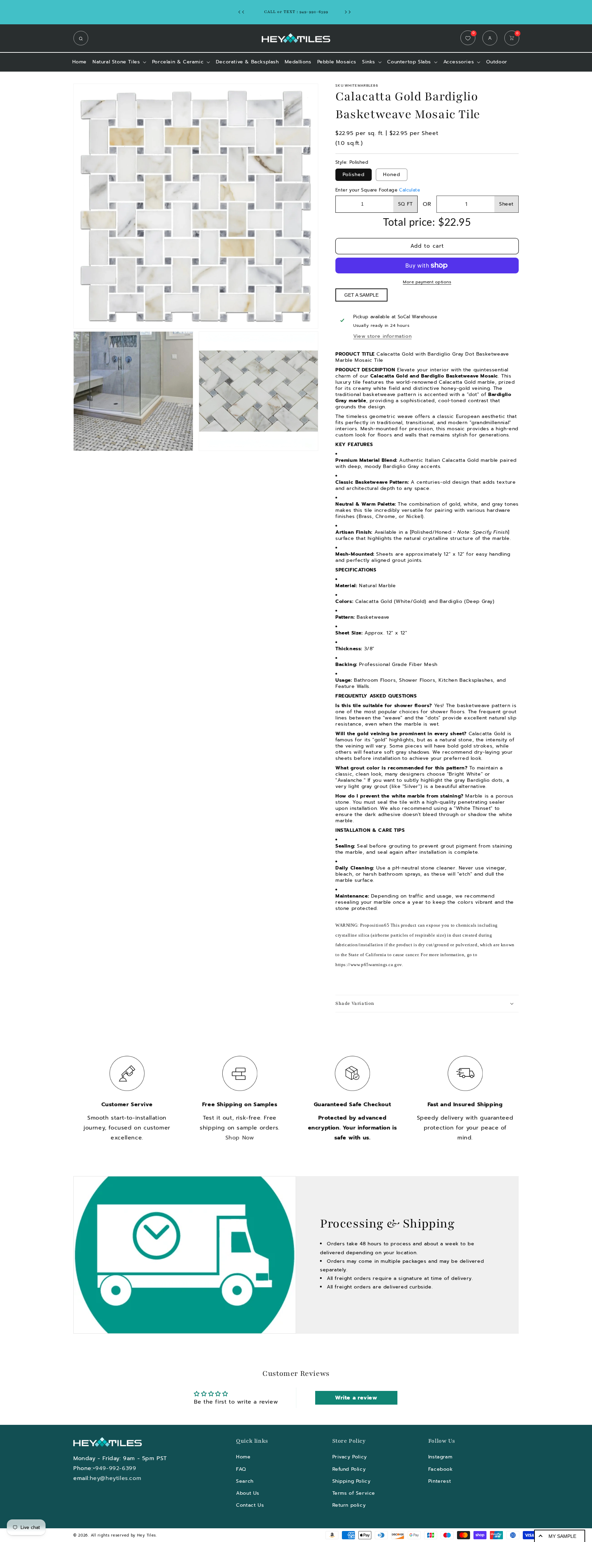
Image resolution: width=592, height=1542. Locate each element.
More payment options (427, 282)
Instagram (440, 1456)
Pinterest (439, 1480)
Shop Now (239, 1138)
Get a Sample (361, 295)
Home (243, 1456)
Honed (391, 174)
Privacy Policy (349, 1456)
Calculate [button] (409, 190)
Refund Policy (349, 1468)
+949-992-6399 (114, 1468)
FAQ (241, 1468)
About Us (247, 1493)
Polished (354, 174)
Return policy (349, 1505)
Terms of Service (353, 1493)
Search (245, 1480)
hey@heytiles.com (115, 1478)
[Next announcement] (349, 11)
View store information (382, 336)
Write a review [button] (356, 1398)
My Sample (562, 1536)
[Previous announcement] (242, 11)
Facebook (440, 1468)
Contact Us (250, 1505)
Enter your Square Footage (377, 190)
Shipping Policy (351, 1480)
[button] (82, 38)
